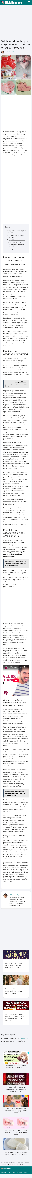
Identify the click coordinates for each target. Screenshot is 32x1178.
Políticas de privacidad (8, 1172)
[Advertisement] (16, 22)
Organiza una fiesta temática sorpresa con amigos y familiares (16, 247)
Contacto (19, 1172)
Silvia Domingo (10, 51)
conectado (23, 1038)
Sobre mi (26, 1172)
